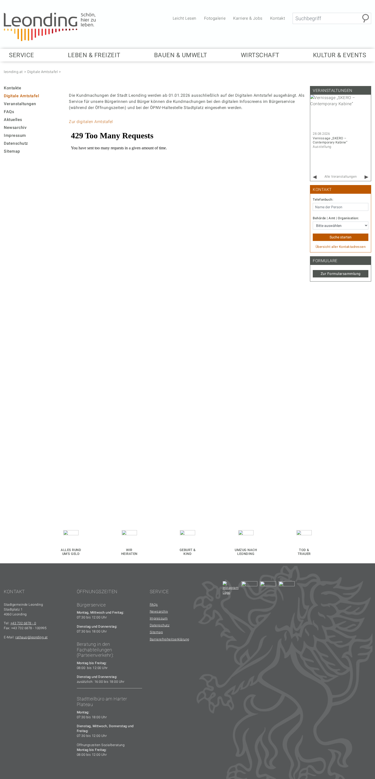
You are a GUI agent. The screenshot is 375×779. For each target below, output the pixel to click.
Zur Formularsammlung (341, 274)
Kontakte (12, 88)
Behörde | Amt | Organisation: (336, 218)
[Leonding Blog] (268, 589)
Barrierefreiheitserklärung (169, 639)
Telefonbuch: (323, 199)
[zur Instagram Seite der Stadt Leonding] (231, 589)
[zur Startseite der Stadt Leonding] (50, 26)
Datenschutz (16, 143)
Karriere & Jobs (247, 18)
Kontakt (277, 18)
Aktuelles (13, 119)
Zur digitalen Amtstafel (91, 121)
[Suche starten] (365, 18)
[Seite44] (287, 589)
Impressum (15, 135)
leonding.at (13, 72)
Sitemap (12, 151)
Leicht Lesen (184, 18)
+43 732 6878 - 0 (23, 623)
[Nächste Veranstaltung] (366, 177)
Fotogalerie (215, 18)
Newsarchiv (15, 127)
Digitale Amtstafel (42, 72)
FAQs (9, 111)
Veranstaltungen (20, 103)
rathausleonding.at (31, 637)
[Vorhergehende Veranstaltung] (315, 177)
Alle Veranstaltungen (340, 176)
